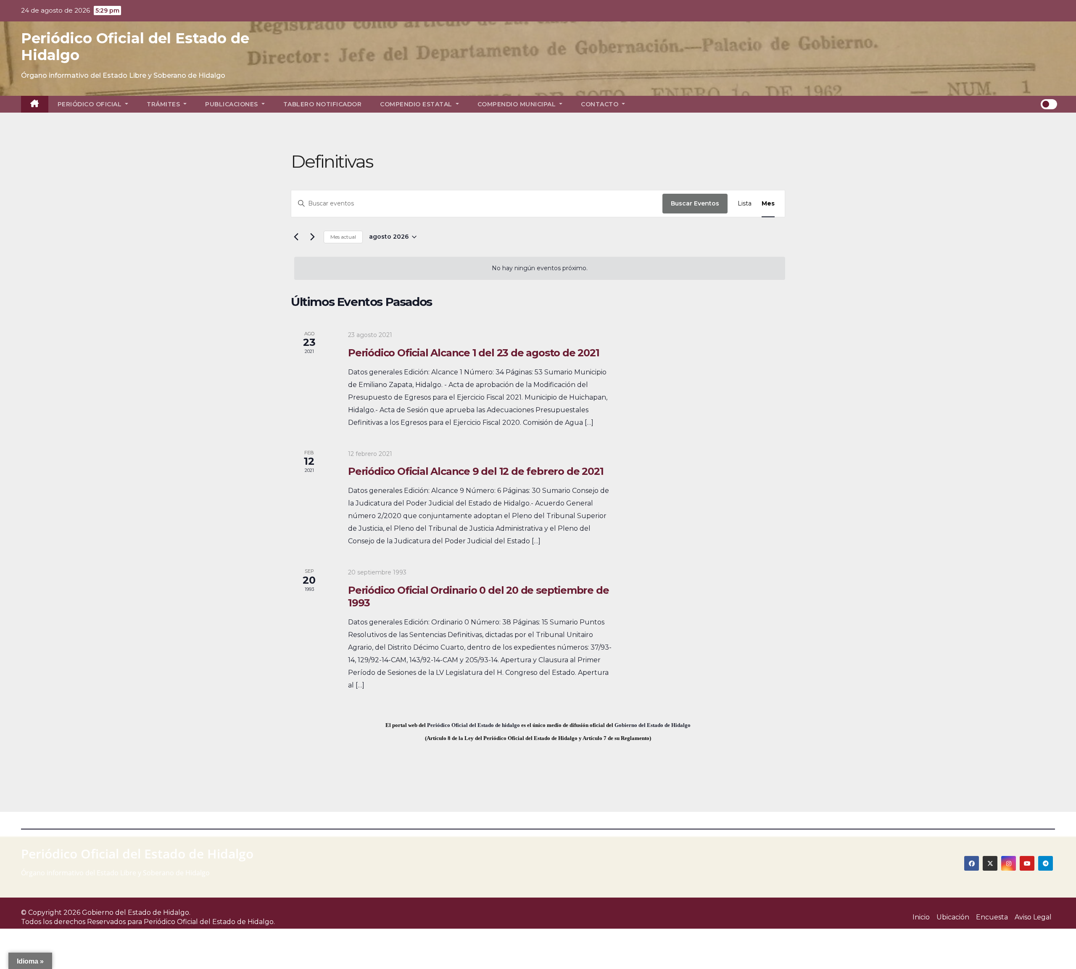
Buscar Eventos (695, 203)
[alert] (539, 268)
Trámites (164, 104)
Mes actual (343, 237)
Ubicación (952, 917)
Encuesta (992, 917)
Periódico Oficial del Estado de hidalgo (473, 725)
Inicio (921, 917)
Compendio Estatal (417, 104)
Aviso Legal (1033, 917)
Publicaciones (232, 104)
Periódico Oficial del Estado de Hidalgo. (209, 922)
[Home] (34, 104)
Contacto (600, 104)
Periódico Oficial (91, 104)
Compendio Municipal (517, 104)
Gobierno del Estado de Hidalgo (652, 725)
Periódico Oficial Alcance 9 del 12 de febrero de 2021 (475, 471)
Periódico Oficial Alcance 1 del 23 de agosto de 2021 (473, 353)
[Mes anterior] (296, 237)
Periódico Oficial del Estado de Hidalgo (135, 46)
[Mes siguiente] (312, 237)
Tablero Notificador (322, 104)
